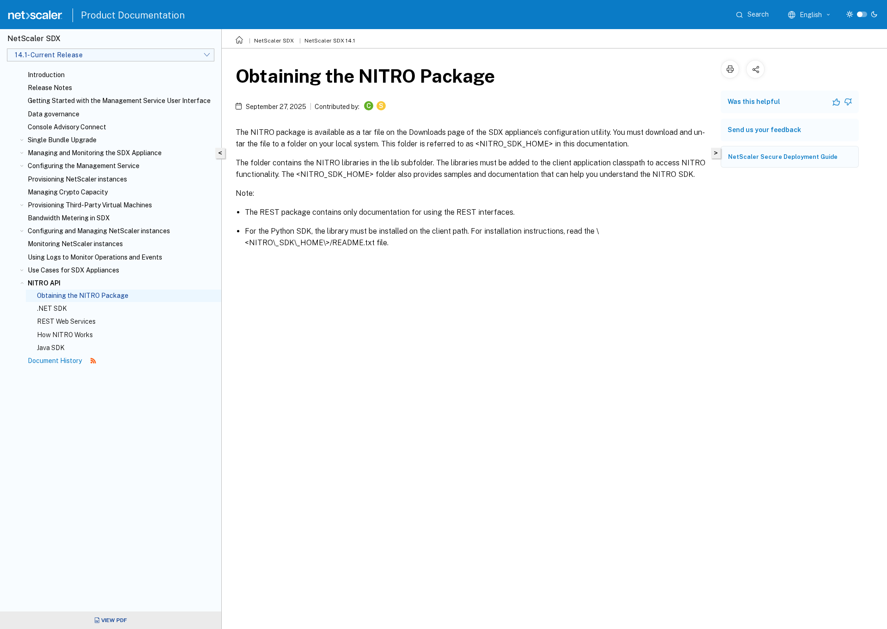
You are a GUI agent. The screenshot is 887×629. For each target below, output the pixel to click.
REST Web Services (66, 321)
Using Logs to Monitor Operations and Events (95, 257)
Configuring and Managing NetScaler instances (99, 231)
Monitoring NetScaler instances (75, 244)
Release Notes (50, 87)
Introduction (46, 75)
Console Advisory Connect (67, 127)
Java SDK (51, 347)
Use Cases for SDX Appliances (73, 270)
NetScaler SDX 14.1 (329, 40)
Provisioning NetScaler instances (77, 179)
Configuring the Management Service (84, 165)
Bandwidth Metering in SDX (69, 218)
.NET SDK (52, 308)
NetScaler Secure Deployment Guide (783, 156)
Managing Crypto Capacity (68, 192)
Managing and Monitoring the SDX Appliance (95, 153)
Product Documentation (133, 15)
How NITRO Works (65, 335)
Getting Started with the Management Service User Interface (119, 100)
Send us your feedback (764, 129)
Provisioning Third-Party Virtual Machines (90, 205)
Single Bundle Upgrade (62, 140)
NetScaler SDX (274, 40)
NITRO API (44, 283)
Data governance (53, 114)
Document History (55, 360)
